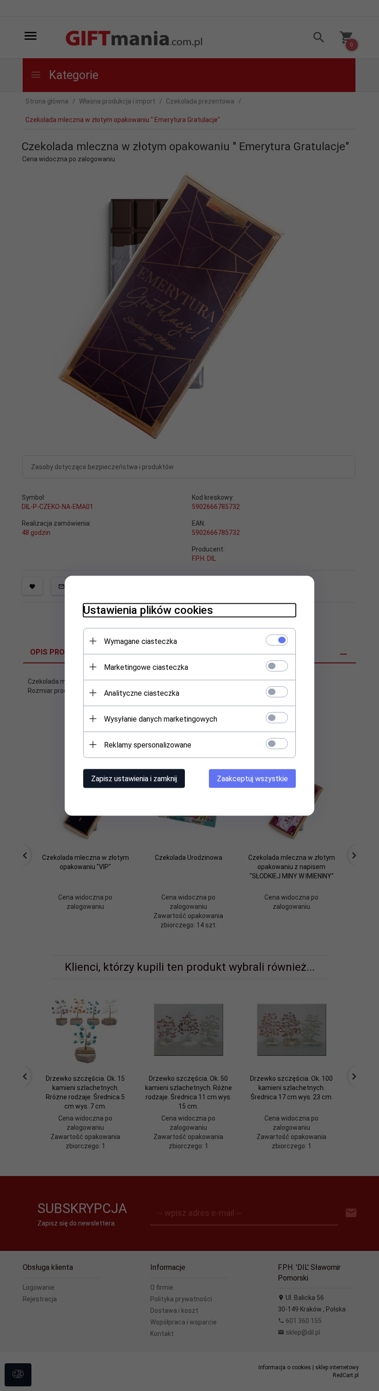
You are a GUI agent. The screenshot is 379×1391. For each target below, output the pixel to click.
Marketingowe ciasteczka (146, 666)
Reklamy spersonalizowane (147, 744)
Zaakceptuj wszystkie (252, 778)
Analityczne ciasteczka (141, 692)
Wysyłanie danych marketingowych (160, 718)
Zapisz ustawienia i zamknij (134, 778)
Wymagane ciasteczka (140, 641)
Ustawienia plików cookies (148, 609)
